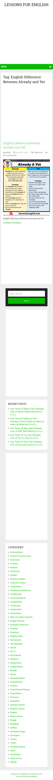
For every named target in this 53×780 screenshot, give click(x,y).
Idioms (13, 647)
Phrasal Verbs (16, 682)
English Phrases (17, 621)
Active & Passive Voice (20, 556)
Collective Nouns (18, 583)
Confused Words (18, 598)
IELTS (12, 651)
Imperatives (15, 655)
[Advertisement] (26, 36)
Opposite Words (17, 678)
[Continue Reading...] (12, 223)
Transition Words (17, 747)
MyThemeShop (30, 777)
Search (26, 301)
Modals (13, 670)
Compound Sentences (20, 590)
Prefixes (14, 686)
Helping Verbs (16, 636)
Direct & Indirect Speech (21, 617)
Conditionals (15, 594)
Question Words (17, 705)
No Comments (10, 155)
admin (8, 152)
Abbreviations (16, 552)
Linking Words (16, 667)
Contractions (16, 609)
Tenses (13, 739)
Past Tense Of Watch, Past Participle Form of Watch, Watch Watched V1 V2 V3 (27, 412)
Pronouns (14, 697)
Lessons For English (26, 4)
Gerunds (14, 628)
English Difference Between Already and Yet (22, 145)
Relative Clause (17, 709)
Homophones (16, 644)
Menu (4, 66)
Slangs (13, 720)
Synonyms (15, 735)
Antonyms (15, 571)
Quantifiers (15, 701)
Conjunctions (16, 602)
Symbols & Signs (18, 731)
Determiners (16, 613)
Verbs (12, 750)
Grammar (38, 152)
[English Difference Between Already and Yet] (26, 187)
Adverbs (14, 564)
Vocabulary (15, 754)
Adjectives (15, 560)
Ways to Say (16, 758)
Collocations (16, 586)
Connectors (15, 605)
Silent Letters (16, 716)
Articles (13, 575)
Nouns (13, 674)
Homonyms (15, 640)
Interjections (16, 663)
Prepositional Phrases (20, 689)
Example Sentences (19, 625)
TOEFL (13, 743)
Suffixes (13, 728)
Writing (13, 762)
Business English (17, 579)
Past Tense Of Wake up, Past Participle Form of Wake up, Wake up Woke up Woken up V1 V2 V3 (27, 421)
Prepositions (16, 693)
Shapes (13, 712)
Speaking (14, 724)
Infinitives (14, 659)
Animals (13, 567)
